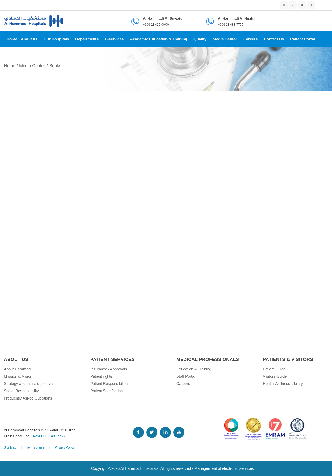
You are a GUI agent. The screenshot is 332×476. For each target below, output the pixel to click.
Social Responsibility (21, 391)
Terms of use (35, 447)
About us (29, 39)
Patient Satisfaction (106, 391)
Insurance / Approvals (108, 369)
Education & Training (193, 369)
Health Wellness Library (283, 383)
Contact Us (274, 39)
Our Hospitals (56, 39)
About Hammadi (17, 369)
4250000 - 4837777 (49, 436)
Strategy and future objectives (29, 383)
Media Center (225, 39)
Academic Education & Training (158, 39)
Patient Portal (302, 39)
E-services (114, 39)
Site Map (10, 447)
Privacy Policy (64, 447)
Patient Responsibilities (110, 383)
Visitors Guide (275, 376)
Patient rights (101, 376)
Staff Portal (185, 376)
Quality (199, 39)
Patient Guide (274, 369)
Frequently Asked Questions (28, 398)
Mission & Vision (18, 376)
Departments (87, 39)
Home (11, 39)
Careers (250, 39)
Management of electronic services (224, 468)
